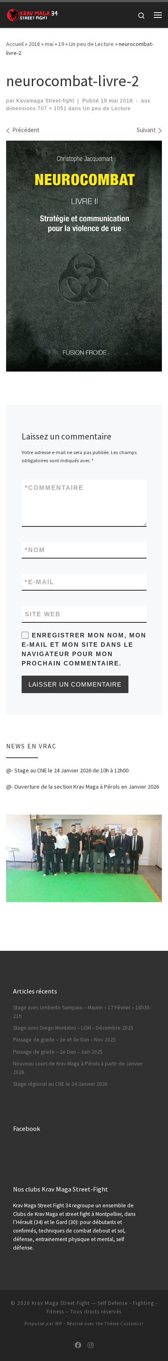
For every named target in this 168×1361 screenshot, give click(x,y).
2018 (34, 44)
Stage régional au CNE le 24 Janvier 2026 (60, 1084)
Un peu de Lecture (91, 44)
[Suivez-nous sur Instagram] (90, 1345)
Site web (43, 614)
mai (49, 44)
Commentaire (54, 487)
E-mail (39, 581)
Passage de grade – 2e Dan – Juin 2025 (58, 1051)
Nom (35, 549)
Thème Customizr (124, 1323)
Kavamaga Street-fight (45, 101)
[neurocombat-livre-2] (84, 256)
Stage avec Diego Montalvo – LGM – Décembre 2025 (73, 1027)
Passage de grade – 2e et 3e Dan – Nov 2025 (64, 1039)
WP (58, 1323)
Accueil (15, 44)
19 (61, 44)
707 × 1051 (51, 108)
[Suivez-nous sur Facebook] (78, 1345)
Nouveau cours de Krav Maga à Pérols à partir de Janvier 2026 (78, 1068)
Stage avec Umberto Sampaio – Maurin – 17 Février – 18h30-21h (82, 1012)
